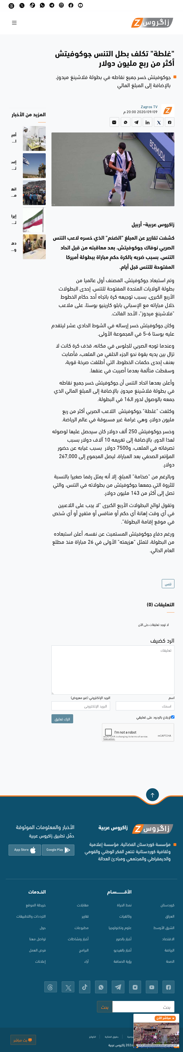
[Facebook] (169, 122)
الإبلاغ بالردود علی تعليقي (153, 716)
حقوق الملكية (111, 1036)
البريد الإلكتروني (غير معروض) (90, 697)
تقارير (85, 916)
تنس (168, 583)
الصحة (170, 961)
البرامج (84, 949)
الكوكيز (92, 1036)
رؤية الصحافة (123, 961)
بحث (104, 1006)
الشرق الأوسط (163, 927)
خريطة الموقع (36, 904)
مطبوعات (82, 927)
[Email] (114, 122)
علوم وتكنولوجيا (120, 927)
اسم (171, 697)
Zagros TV (149, 106)
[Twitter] (158, 122)
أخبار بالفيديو (123, 949)
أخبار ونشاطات (78, 938)
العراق (169, 916)
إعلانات (40, 961)
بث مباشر (21, 1039)
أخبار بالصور (124, 938)
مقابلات (83, 904)
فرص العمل (37, 949)
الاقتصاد (168, 938)
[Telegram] (136, 122)
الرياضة (169, 949)
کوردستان (167, 904)
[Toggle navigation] (14, 22)
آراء (86, 961)
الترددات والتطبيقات (31, 916)
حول (43, 927)
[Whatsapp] (125, 122)
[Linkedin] (147, 122)
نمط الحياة (124, 904)
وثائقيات (125, 916)
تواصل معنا (37, 938)
